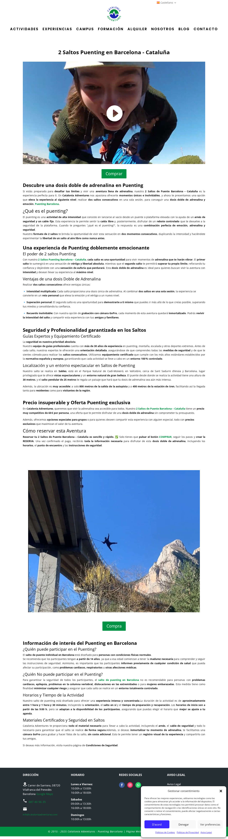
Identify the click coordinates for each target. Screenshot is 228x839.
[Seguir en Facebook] (122, 785)
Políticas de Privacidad (188, 832)
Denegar (183, 824)
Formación (111, 29)
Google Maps (44, 794)
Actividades (24, 29)
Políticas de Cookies (165, 832)
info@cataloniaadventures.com (40, 814)
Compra (114, 626)
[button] (221, 791)
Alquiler (137, 29)
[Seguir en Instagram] (130, 785)
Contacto (206, 29)
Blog (184, 29)
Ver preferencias (210, 824)
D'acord (157, 824)
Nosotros (163, 29)
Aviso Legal (206, 832)
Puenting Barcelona (47, 204)
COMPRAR (165, 437)
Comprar (114, 173)
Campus (85, 29)
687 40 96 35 (37, 802)
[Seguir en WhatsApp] (138, 785)
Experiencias (57, 29)
